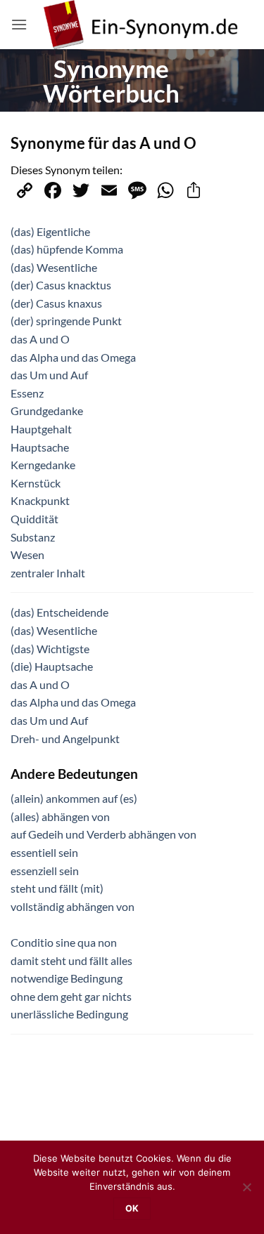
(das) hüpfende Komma (67, 249)
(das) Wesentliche (54, 267)
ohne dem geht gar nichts (71, 996)
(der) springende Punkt (66, 320)
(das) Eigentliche (50, 231)
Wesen (27, 554)
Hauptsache (40, 447)
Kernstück (36, 483)
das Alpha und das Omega (73, 357)
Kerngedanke (43, 464)
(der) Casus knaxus (56, 303)
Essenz (27, 393)
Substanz (33, 537)
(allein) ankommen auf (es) (74, 798)
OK (132, 1208)
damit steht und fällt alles (71, 960)
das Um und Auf (49, 374)
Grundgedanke (47, 410)
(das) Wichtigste (50, 648)
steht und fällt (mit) (57, 888)
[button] (19, 24)
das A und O (40, 339)
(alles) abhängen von (60, 816)
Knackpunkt (40, 500)
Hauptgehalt (41, 428)
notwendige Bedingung (66, 978)
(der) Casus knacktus (61, 284)
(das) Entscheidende (59, 612)
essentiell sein (44, 852)
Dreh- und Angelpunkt (65, 738)
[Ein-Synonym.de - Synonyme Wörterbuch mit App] (140, 24)
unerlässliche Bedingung (69, 1013)
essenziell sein (45, 870)
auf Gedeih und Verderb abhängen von (103, 834)
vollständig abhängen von (72, 906)
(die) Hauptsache (52, 666)
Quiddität (34, 518)
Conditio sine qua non (64, 942)
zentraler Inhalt (48, 572)
